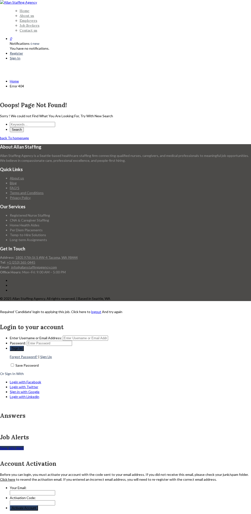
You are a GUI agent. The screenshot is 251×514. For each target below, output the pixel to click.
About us (27, 15)
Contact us (28, 30)
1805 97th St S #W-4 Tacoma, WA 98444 (46, 257)
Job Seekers (29, 25)
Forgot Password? (24, 357)
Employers (28, 20)
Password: (18, 343)
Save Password (27, 365)
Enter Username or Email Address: (36, 338)
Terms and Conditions (27, 193)
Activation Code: (23, 498)
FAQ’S (14, 188)
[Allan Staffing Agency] (18, 2)
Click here (7, 479)
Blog (13, 183)
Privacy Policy (20, 198)
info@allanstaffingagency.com (34, 267)
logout (96, 312)
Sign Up (46, 357)
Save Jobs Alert (12, 448)
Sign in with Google (24, 392)
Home (24, 11)
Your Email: (18, 488)
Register (16, 53)
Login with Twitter (24, 387)
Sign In (15, 58)
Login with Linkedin (24, 397)
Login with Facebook (25, 382)
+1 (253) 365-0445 (21, 262)
